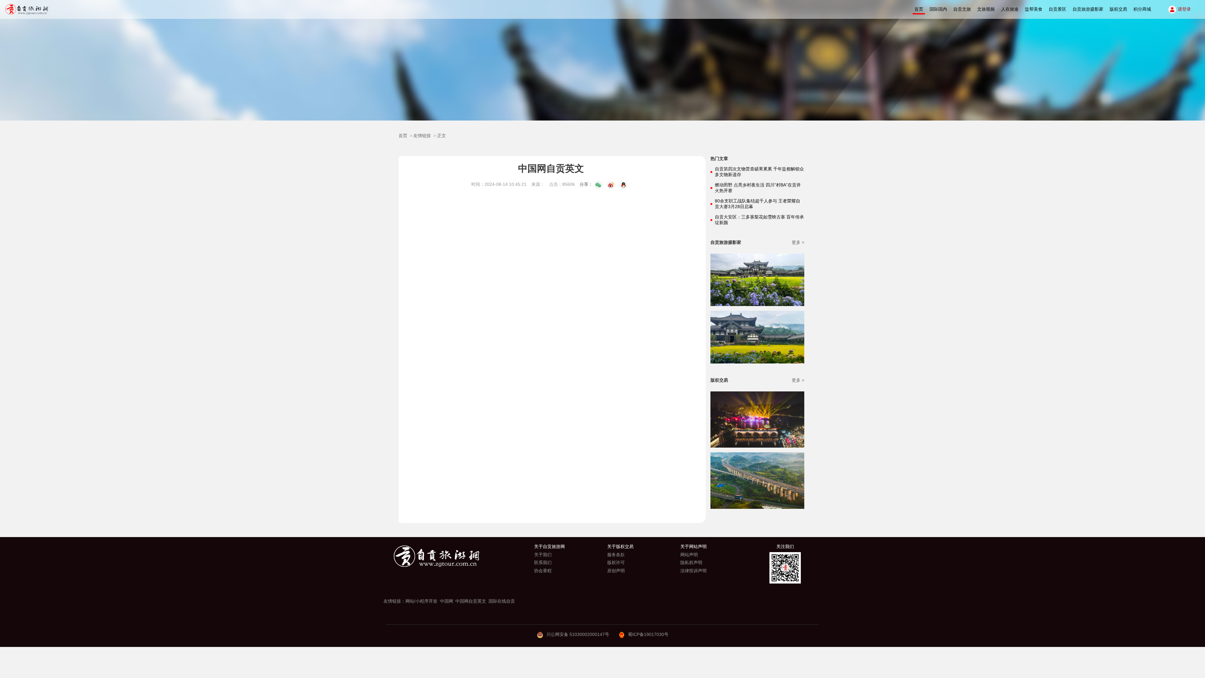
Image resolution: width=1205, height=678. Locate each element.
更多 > (798, 242)
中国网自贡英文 (470, 601)
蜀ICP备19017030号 (648, 634)
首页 (918, 9)
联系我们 (543, 562)
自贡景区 (1057, 9)
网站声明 (689, 554)
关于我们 (543, 554)
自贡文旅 (962, 9)
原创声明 (616, 570)
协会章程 (543, 570)
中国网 (446, 601)
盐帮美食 (1033, 9)
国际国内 (938, 9)
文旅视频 (986, 9)
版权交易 (1118, 9)
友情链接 (422, 135)
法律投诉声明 (693, 570)
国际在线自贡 (502, 601)
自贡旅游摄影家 (1088, 9)
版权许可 (616, 562)
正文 (441, 135)
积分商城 (1142, 9)
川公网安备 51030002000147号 (577, 634)
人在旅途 (1010, 9)
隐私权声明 (691, 562)
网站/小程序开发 (421, 601)
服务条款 (616, 554)
